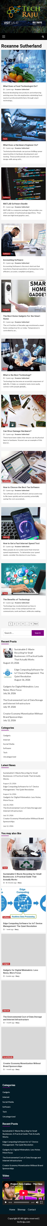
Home (12, 1209)
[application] (23, 1193)
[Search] (42, 36)
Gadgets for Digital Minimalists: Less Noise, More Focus (22, 798)
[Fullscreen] (41, 1202)
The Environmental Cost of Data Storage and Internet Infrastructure (22, 809)
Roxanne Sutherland (22, 89)
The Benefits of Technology (16, 599)
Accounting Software (13, 260)
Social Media (8, 744)
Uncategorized (9, 756)
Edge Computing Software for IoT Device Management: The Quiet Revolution (21, 788)
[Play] (6, 1202)
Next (36, 624)
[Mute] (37, 1202)
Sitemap (21, 1209)
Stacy (19, 883)
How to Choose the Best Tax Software (21, 487)
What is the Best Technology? (17, 375)
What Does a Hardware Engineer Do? (20, 145)
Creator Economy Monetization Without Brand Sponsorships (23, 820)
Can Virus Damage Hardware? (17, 431)
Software (6, 197)
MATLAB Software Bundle (15, 204)
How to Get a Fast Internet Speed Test (21, 543)
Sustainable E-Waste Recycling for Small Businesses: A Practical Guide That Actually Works (21, 776)
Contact (32, 1209)
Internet (6, 537)
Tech (5, 80)
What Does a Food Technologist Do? (20, 86)
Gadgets (6, 310)
